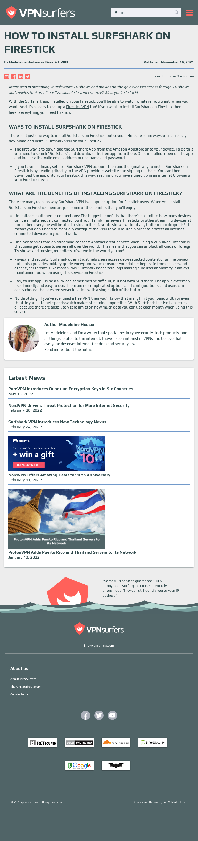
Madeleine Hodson (24, 62)
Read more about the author (69, 349)
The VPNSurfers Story (25, 686)
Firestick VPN (56, 62)
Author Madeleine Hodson (70, 324)
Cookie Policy (19, 694)
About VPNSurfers (23, 679)
